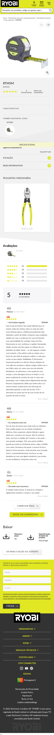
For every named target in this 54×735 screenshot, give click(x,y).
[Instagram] (21, 668)
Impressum (27, 696)
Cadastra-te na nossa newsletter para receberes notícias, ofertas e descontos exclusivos (25, 564)
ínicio (5, 18)
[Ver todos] (48, 4)
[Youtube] (26, 668)
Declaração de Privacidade (27, 689)
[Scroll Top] (1, 734)
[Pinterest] (31, 668)
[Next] (48, 24)
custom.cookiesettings (27, 702)
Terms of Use (27, 699)
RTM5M (45, 322)
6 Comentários (26, 91)
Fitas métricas (9, 20)
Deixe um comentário (38, 91)
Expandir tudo (45, 152)
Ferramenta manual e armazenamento (22, 18)
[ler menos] (50, 10)
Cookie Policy (27, 692)
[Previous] (41, 24)
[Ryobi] (9, 3)
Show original (43, 399)
